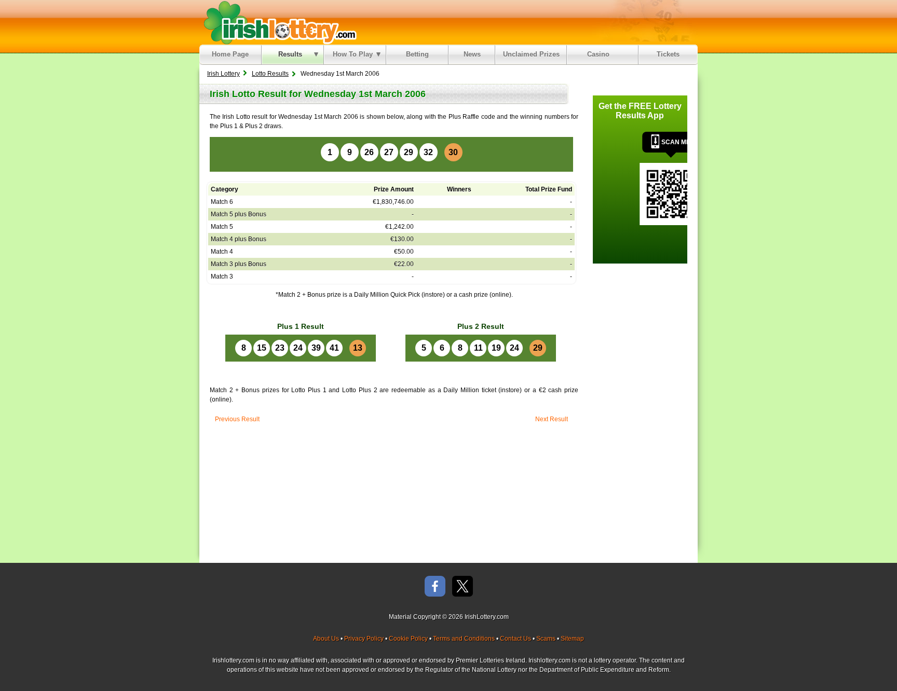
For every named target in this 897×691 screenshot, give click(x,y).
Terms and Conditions (464, 638)
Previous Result (237, 419)
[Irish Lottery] (278, 22)
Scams (545, 638)
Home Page (230, 54)
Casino (600, 54)
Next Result (551, 419)
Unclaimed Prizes (531, 54)
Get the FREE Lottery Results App (640, 111)
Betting (417, 54)
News (472, 54)
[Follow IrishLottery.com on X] (462, 587)
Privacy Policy (364, 638)
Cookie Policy (408, 638)
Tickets (668, 54)
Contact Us (515, 638)
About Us (326, 638)
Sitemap (572, 638)
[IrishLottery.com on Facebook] (435, 587)
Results (290, 54)
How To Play (353, 54)
